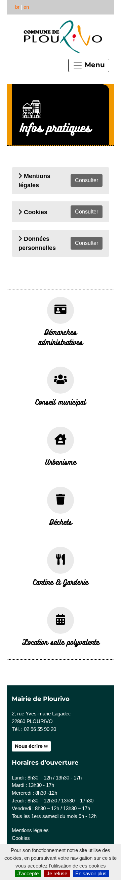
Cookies (35, 212)
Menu (94, 65)
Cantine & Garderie (60, 582)
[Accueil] (62, 37)
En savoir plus (91, 873)
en (26, 7)
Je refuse (57, 873)
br (17, 7)
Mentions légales (30, 830)
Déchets (60, 522)
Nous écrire (29, 746)
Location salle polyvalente (60, 642)
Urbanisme (60, 462)
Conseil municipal (60, 402)
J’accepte (28, 873)
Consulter (86, 180)
